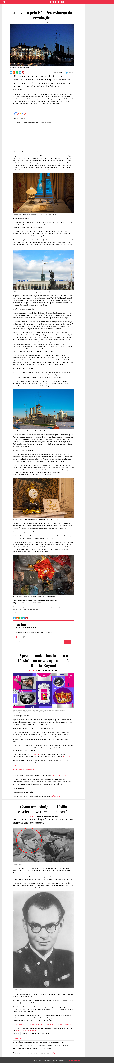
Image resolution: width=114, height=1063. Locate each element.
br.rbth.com (35, 754)
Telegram (70, 72)
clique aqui (56, 796)
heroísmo (45, 1033)
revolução (32, 613)
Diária (26, 637)
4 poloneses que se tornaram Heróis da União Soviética (33, 1048)
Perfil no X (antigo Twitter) (24, 769)
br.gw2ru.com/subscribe (61, 775)
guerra (16, 1033)
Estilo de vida (32, 670)
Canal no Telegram (21, 766)
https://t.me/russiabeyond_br (25, 1030)
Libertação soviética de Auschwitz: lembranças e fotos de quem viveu (38, 1042)
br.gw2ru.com (67, 757)
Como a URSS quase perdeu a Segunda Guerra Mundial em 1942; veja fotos (40, 1045)
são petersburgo (20, 613)
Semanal (19, 637)
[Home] (4, 2)
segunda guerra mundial (30, 1033)
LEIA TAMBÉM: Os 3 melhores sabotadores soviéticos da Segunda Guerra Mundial (42, 1024)
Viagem (20, 22)
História (31, 816)
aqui (54, 1060)
